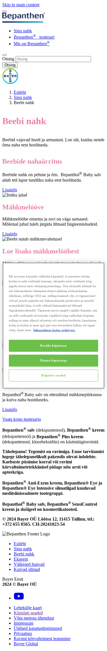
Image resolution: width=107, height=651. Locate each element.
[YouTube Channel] (19, 598)
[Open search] (4, 55)
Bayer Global (26, 643)
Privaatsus (23, 633)
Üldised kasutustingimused (38, 628)
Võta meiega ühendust (34, 618)
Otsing (8, 58)
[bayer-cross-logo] (10, 82)
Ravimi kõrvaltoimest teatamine (42, 638)
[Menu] (4, 11)
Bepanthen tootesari (34, 37)
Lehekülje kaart (28, 607)
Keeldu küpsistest (53, 345)
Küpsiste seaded (53, 375)
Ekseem (21, 559)
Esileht (20, 92)
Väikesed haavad (29, 564)
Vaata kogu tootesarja (21, 419)
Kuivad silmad (27, 569)
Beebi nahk (24, 553)
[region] (53, 326)
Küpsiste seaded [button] (28, 612)
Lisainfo (9, 189)
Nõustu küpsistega (53, 360)
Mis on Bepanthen (32, 43)
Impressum (23, 623)
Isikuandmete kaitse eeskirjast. (54, 330)
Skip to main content (20, 4)
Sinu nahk (23, 30)
